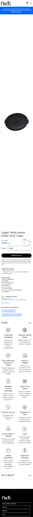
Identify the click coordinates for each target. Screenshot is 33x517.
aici (19, 10)
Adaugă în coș (16, 255)
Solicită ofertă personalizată (12, 315)
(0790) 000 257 (10, 298)
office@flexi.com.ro (16, 12)
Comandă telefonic (9, 311)
